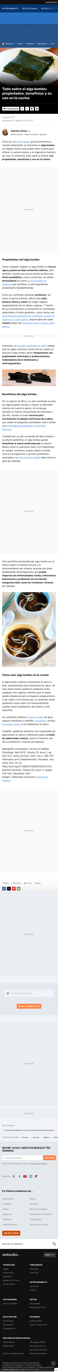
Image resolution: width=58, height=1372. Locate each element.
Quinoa (25, 1137)
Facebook (22, 109)
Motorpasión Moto (37, 1307)
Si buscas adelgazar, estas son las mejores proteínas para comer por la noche (30, 1130)
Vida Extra (34, 1273)
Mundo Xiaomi (9, 1284)
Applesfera (7, 1276)
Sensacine (34, 1286)
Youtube (25, 1176)
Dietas (5, 1209)
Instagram (30, 1176)
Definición (7, 1219)
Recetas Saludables (38, 1209)
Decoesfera (8, 1325)
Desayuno (7, 1214)
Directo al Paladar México (13, 1353)
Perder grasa (35, 1219)
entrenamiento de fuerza (41, 1214)
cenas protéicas (10, 1224)
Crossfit (36, 1137)
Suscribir (49, 1158)
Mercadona (42, 43)
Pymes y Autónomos (38, 1325)
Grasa (20, 43)
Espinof (33, 1290)
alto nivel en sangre (29, 457)
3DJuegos (34, 1269)
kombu (29, 883)
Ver (30, 1006)
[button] (20, 130)
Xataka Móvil (8, 1273)
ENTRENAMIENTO (10, 8)
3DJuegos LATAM (37, 1342)
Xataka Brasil (8, 1346)
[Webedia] (51, 2)
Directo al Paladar (10, 1303)
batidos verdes (12, 724)
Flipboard (32, 109)
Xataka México (9, 1342)
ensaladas (40, 720)
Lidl (52, 43)
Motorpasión (35, 1303)
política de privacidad (38, 1163)
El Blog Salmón (36, 1321)
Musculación (8, 1199)
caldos (40, 717)
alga (39, 883)
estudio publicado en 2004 (32, 345)
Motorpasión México (38, 1353)
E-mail (37, 109)
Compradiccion (9, 1328)
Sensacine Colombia (38, 1350)
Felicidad (30, 43)
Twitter (27, 109)
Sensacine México (37, 1346)
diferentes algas (21, 141)
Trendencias (8, 1321)
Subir (47, 1255)
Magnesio (9, 43)
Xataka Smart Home (11, 1280)
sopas (30, 717)
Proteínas (7, 1204)
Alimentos (17, 883)
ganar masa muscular (39, 1224)
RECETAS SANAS (29, 8)
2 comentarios (12, 109)
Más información (32, 1369)
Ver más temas (11, 1233)
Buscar (54, 1243)
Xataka (5, 1269)
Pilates (47, 1137)
